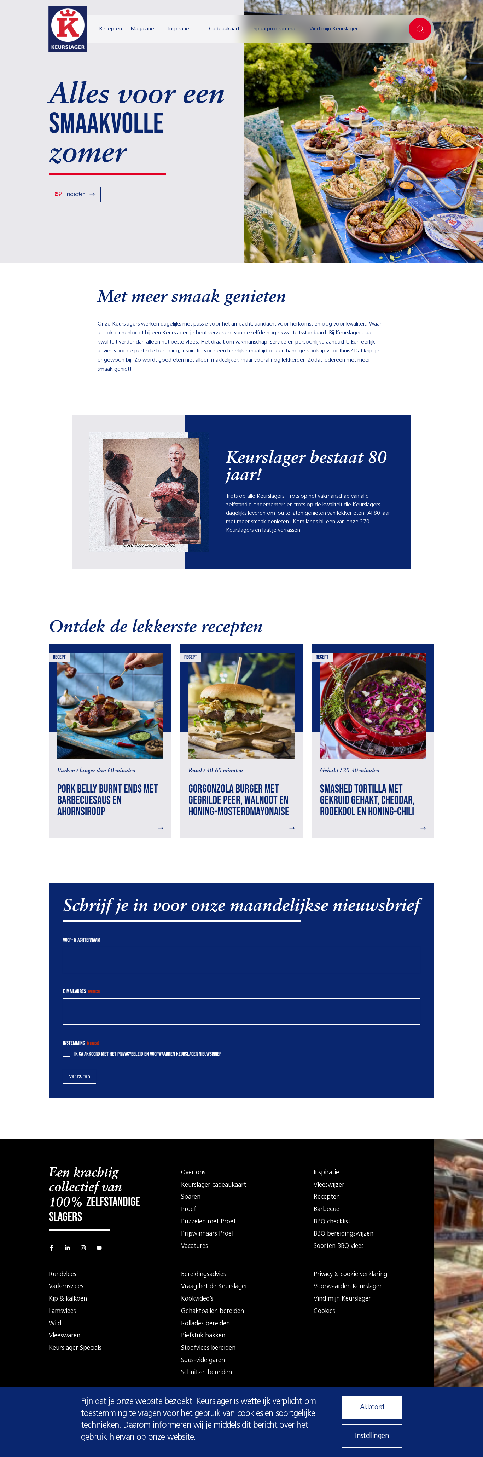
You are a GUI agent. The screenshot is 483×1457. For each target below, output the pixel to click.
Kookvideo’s (197, 1299)
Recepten (110, 29)
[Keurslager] (67, 29)
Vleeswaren (64, 1336)
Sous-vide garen (203, 1361)
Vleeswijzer (329, 1185)
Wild (55, 1324)
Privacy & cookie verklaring (350, 1275)
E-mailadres (81, 991)
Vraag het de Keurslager (214, 1287)
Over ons (193, 1173)
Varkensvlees (66, 1287)
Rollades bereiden (205, 1324)
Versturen (79, 1076)
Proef (188, 1210)
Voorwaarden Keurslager (348, 1287)
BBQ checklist (332, 1222)
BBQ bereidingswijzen (343, 1234)
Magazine (142, 29)
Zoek (420, 29)
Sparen (190, 1197)
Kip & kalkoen (68, 1299)
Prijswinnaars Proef (207, 1234)
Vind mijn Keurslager (333, 29)
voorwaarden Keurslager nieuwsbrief (185, 1054)
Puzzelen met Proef (208, 1222)
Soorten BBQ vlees (339, 1246)
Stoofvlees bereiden (208, 1348)
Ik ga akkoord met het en (147, 1054)
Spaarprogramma (274, 29)
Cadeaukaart (224, 29)
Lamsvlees (62, 1311)
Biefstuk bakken (203, 1336)
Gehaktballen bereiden (212, 1311)
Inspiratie (178, 29)
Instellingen (372, 1436)
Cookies (324, 1311)
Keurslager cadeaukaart (213, 1185)
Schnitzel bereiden (206, 1373)
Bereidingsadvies (203, 1275)
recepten (70, 194)
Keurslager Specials (75, 1348)
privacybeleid (130, 1054)
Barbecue (326, 1210)
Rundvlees (62, 1275)
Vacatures (194, 1246)
